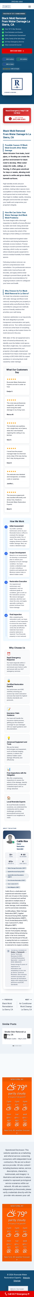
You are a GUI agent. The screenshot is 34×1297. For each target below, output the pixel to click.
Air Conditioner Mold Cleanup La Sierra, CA (25, 1005)
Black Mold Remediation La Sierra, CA (7, 1005)
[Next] (28, 1036)
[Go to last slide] (5, 1036)
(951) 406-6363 (17, 2)
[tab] (13, 1045)
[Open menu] (29, 7)
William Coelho (11, 1039)
